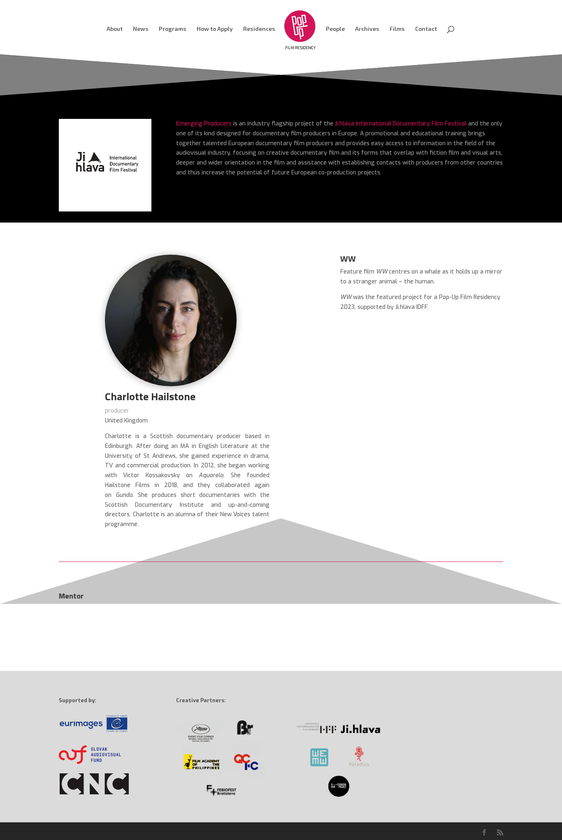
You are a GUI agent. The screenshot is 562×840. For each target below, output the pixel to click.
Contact (426, 29)
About (115, 29)
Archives (367, 29)
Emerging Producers (204, 124)
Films (397, 29)
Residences (259, 29)
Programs (172, 29)
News (141, 29)
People (335, 29)
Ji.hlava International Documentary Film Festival (401, 124)
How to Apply (215, 29)
